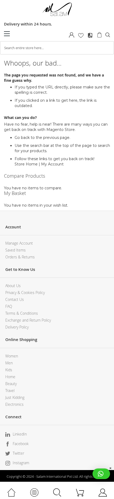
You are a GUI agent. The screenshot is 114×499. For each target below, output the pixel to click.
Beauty (11, 383)
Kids (8, 369)
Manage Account (19, 243)
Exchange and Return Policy (28, 320)
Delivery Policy (17, 327)
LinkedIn (20, 434)
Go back (22, 137)
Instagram (21, 462)
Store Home (26, 164)
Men (9, 362)
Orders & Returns (20, 256)
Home (10, 376)
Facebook (21, 443)
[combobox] (57, 47)
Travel (10, 390)
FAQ (8, 306)
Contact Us (14, 299)
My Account (52, 164)
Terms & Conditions (21, 313)
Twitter (18, 453)
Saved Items (15, 250)
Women (11, 356)
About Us (13, 285)
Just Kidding (14, 397)
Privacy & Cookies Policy (25, 292)
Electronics (14, 404)
